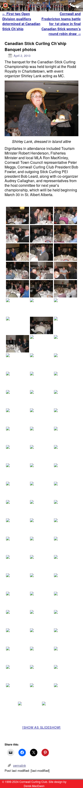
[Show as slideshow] (41, 727)
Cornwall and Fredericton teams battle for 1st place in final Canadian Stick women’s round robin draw (61, 23)
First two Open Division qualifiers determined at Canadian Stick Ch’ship (21, 21)
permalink (19, 765)
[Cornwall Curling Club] (41, 5)
